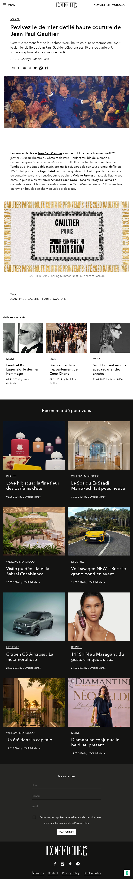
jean (13, 298)
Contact (53, 873)
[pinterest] (24, 68)
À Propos (38, 873)
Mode (15, 19)
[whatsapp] (41, 68)
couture (59, 298)
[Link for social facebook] (55, 865)
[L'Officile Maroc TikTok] (70, 864)
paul (22, 298)
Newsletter (102, 4)
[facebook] (18, 68)
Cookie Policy (92, 873)
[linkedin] (30, 68)
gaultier (34, 298)
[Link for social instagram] (62, 865)
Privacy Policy (81, 823)
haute (46, 298)
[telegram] (46, 68)
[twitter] (35, 68)
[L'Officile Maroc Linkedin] (78, 864)
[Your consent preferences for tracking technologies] (127, 873)
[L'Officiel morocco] (66, 5)
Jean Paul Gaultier (50, 153)
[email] (13, 68)
